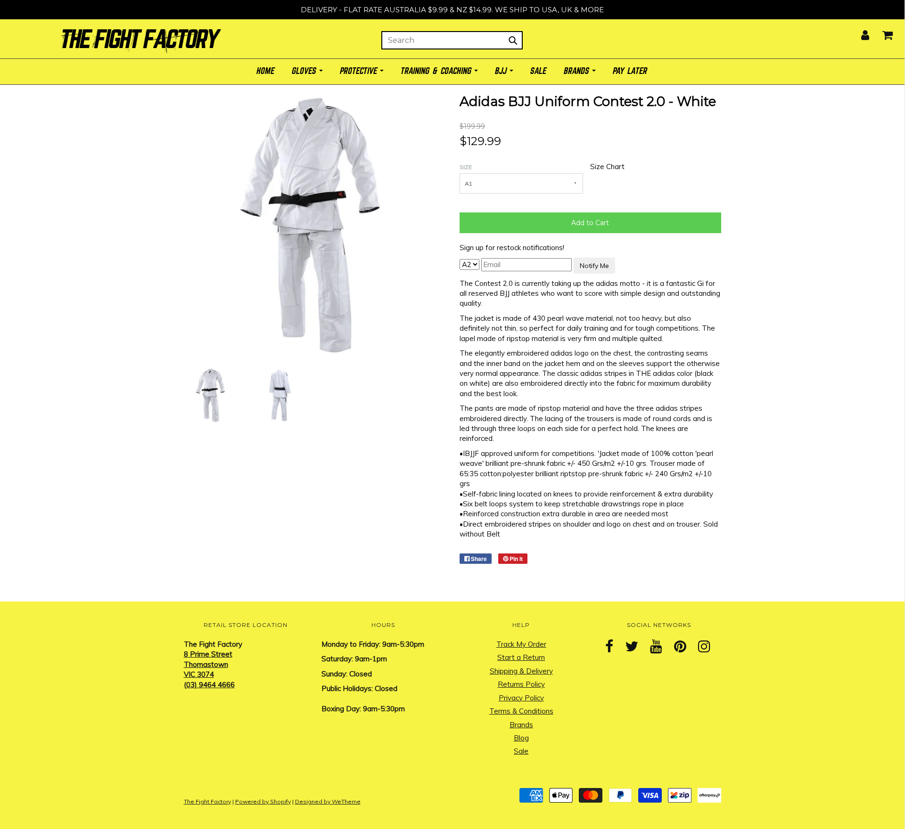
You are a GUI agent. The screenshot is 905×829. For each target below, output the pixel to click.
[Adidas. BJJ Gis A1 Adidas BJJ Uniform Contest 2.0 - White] (211, 394)
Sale (521, 751)
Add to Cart (590, 223)
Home (266, 71)
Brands (521, 724)
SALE (539, 71)
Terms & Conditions (521, 711)
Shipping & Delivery (521, 670)
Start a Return (521, 657)
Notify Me (594, 265)
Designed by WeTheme (328, 801)
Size (466, 167)
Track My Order (521, 644)
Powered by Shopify (263, 801)
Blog (521, 737)
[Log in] (859, 32)
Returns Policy (521, 684)
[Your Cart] (882, 32)
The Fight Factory (207, 801)
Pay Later (630, 71)
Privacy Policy (521, 697)
